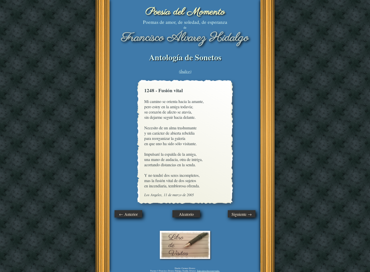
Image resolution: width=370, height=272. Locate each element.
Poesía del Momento (185, 12)
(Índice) (185, 71)
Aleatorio (186, 214)
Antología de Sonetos (185, 57)
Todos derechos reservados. (208, 270)
